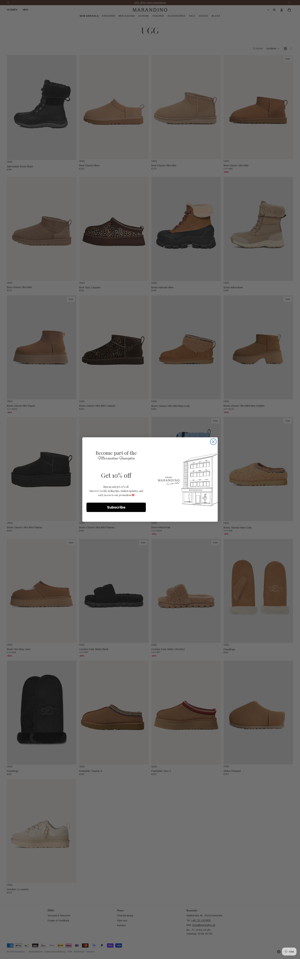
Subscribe (116, 507)
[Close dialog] (213, 442)
